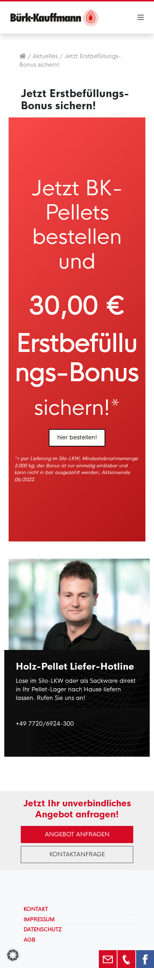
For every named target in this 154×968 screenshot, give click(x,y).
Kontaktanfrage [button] (77, 854)
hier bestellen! (77, 437)
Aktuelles (45, 56)
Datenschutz (43, 929)
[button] (13, 955)
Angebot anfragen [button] (77, 834)
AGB (29, 940)
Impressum (39, 919)
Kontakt (36, 909)
